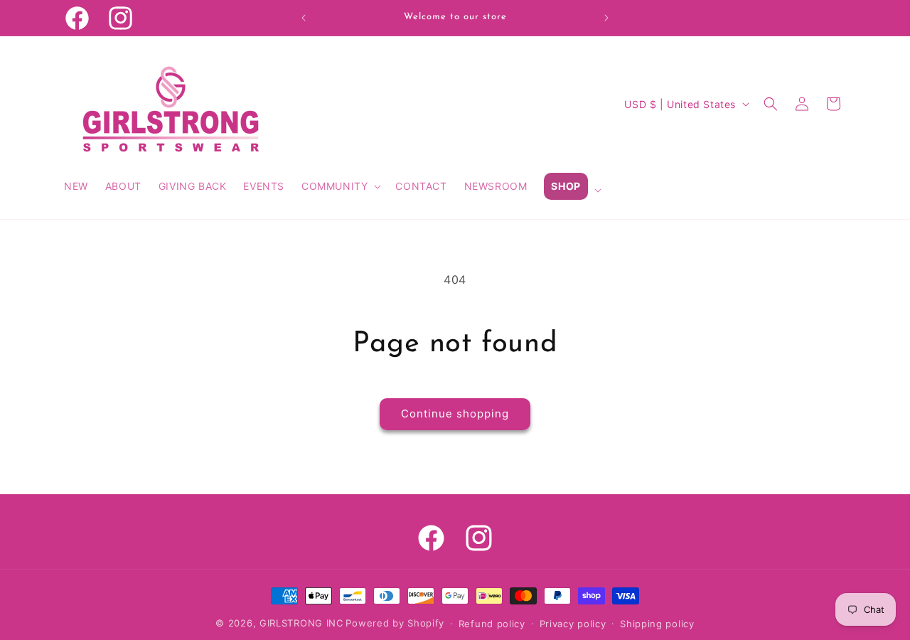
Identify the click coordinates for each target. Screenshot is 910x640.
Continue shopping (455, 413)
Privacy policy (573, 623)
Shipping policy (657, 623)
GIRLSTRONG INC (301, 623)
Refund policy (492, 623)
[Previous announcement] (303, 17)
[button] (340, 186)
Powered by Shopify (395, 623)
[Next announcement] (606, 17)
